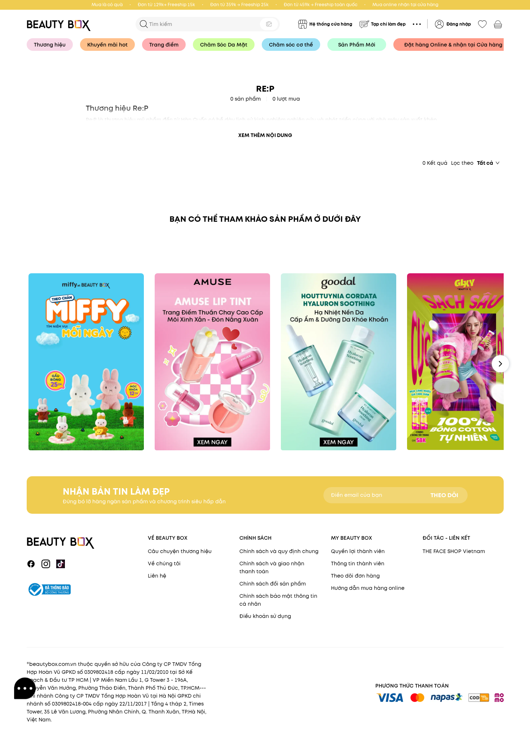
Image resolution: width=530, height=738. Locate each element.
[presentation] (61, 24)
